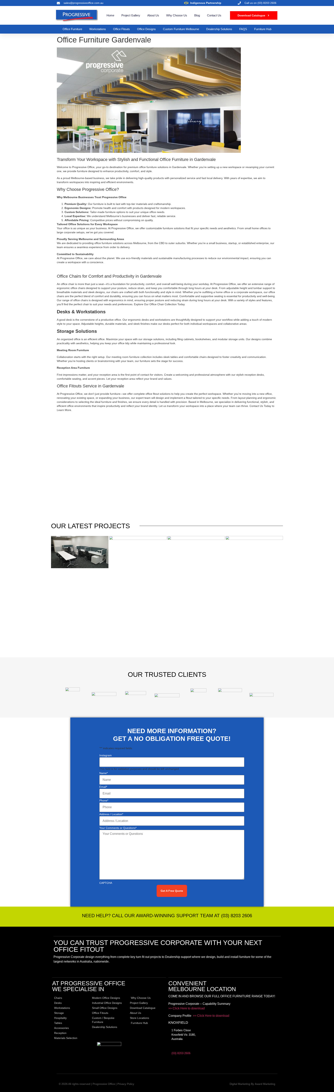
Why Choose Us (176, 15)
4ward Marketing (265, 1083)
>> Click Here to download (186, 1008)
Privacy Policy (125, 1083)
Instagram (105, 755)
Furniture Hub (262, 29)
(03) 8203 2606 (180, 1053)
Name (103, 773)
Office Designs (146, 29)
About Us (153, 15)
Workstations (97, 29)
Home (110, 15)
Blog (197, 15)
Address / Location (111, 814)
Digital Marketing (240, 1083)
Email (103, 786)
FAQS (243, 29)
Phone (103, 800)
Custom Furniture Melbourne (181, 29)
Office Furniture (72, 29)
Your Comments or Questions (117, 828)
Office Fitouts (121, 29)
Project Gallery (130, 15)
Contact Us (214, 15)
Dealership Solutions (219, 29)
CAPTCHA (105, 883)
